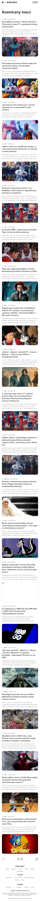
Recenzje (14, 869)
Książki (32, 869)
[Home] (11, 2)
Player (23, 880)
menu (35, 2)
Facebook (8, 887)
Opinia (20, 869)
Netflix (7, 869)
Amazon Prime (18, 877)
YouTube (26, 887)
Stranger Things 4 (29, 877)
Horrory (17, 880)
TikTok (32, 887)
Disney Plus (9, 877)
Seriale (26, 869)
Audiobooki (20, 871)
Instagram (19, 887)
